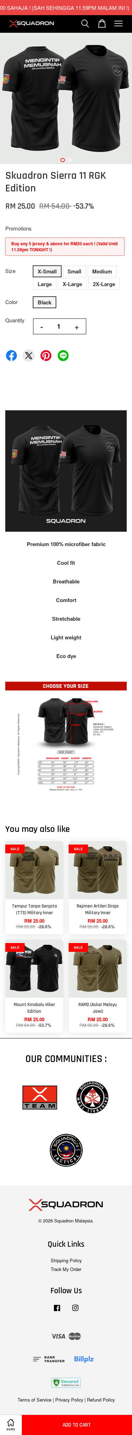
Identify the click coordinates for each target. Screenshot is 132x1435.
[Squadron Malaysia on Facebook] (57, 1311)
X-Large (72, 284)
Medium (102, 271)
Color (11, 301)
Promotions (18, 228)
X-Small (47, 271)
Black (44, 302)
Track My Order (66, 1269)
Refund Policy (101, 1399)
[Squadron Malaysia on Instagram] (75, 1311)
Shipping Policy (66, 1260)
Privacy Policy (69, 1399)
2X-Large (104, 284)
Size (10, 270)
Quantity (15, 320)
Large (45, 284)
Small (74, 271)
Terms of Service (34, 1399)
